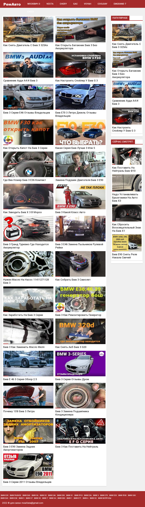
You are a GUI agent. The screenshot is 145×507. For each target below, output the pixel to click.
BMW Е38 (13, 498)
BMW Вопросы (104, 498)
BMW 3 (96, 495)
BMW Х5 (37, 498)
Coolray (102, 4)
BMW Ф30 (122, 495)
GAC (75, 4)
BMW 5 (21, 498)
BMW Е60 (26, 495)
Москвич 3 (33, 4)
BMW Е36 (88, 495)
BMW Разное (15, 495)
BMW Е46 (52, 495)
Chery (63, 4)
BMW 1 (69, 498)
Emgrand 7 (120, 4)
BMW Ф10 (78, 495)
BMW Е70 (104, 495)
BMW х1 (69, 495)
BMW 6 (85, 498)
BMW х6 (35, 495)
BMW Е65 (4, 498)
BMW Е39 (4, 495)
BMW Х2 (93, 498)
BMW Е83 (61, 498)
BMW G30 (132, 495)
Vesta (49, 4)
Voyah (87, 4)
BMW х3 (43, 495)
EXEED (30, 11)
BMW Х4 (52, 498)
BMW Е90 (61, 495)
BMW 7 (45, 498)
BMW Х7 (29, 498)
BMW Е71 (77, 498)
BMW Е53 (113, 495)
